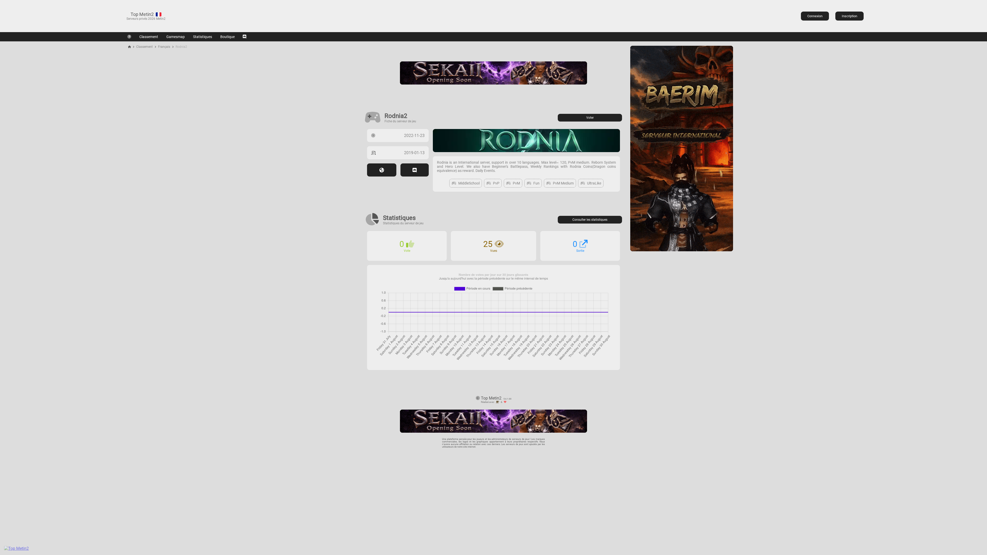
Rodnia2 (181, 47)
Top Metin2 (142, 14)
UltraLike (594, 183)
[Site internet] (381, 170)
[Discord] (244, 36)
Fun (536, 183)
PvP (496, 183)
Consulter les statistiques (589, 219)
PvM (516, 183)
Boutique (227, 37)
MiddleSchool (469, 183)
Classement (148, 37)
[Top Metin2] (48, 548)
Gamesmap (175, 37)
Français (164, 47)
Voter (590, 117)
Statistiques (202, 37)
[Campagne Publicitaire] (681, 249)
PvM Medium (563, 183)
